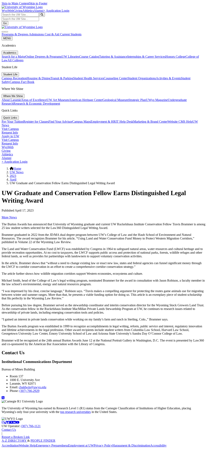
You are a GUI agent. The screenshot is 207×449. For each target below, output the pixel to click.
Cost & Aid (52, 34)
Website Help (27, 445)
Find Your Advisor (60, 121)
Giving (18, 10)
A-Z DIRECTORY (14, 440)
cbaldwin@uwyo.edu (32, 387)
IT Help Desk (124, 121)
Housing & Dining (39, 78)
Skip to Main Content (15, 3)
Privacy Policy (103, 445)
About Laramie (11, 100)
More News (9, 217)
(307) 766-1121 (31, 426)
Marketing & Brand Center (150, 121)
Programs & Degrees (15, 34)
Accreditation (10, 445)
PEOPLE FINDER (43, 440)
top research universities (75, 412)
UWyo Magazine (157, 100)
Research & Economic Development (36, 103)
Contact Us (9, 429)
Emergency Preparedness (52, 445)
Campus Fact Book (22, 82)
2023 (13, 176)
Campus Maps (81, 121)
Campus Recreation (14, 78)
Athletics (28, 10)
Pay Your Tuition (12, 121)
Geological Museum (115, 100)
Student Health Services (88, 78)
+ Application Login (56, 10)
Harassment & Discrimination (131, 445)
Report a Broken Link (16, 437)
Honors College (175, 56)
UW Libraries (70, 56)
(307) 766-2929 (29, 391)
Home (17, 168)
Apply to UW (10, 136)
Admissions (37, 34)
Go (5, 23)
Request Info (10, 132)
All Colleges (15, 60)
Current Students (70, 34)
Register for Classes (36, 121)
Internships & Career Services (146, 56)
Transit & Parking (62, 78)
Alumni (38, 10)
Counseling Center (116, 78)
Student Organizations (142, 78)
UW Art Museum (58, 100)
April (13, 179)
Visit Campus (10, 129)
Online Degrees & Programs (43, 56)
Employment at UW (81, 445)
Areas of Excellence (34, 100)
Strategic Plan (137, 100)
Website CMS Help (180, 121)
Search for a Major (13, 56)
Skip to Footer (38, 3)
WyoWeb (8, 10)
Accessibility (158, 445)
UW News (16, 172)
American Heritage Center (85, 100)
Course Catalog (89, 56)
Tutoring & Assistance (113, 56)
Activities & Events (168, 78)
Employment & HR (103, 121)
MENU (7, 38)
